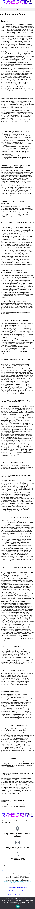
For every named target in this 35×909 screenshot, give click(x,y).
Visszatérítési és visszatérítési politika (17, 887)
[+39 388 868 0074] (17, 854)
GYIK (9, 895)
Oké (18, 906)
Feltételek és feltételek (9, 891)
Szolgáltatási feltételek (19, 881)
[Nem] (33, 903)
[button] (17, 9)
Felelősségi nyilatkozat (21, 895)
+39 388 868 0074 (17, 859)
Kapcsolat (22, 882)
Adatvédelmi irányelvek (9, 881)
